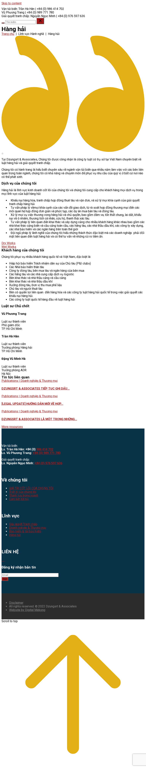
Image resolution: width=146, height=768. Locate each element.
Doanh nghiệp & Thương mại (27, 528)
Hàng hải (15, 535)
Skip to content (11, 3)
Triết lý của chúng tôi (22, 492)
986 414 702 (44, 449)
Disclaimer (16, 603)
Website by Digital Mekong (27, 610)
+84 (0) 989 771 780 (46, 453)
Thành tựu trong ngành (23, 495)
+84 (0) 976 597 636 (48, 463)
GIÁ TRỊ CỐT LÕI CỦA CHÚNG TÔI (31, 488)
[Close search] (40, 21)
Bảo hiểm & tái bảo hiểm (25, 531)
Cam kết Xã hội (19, 499)
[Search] (3, 23)
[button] (12, 427)
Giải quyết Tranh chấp (23, 524)
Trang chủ (8, 34)
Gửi (5, 579)
